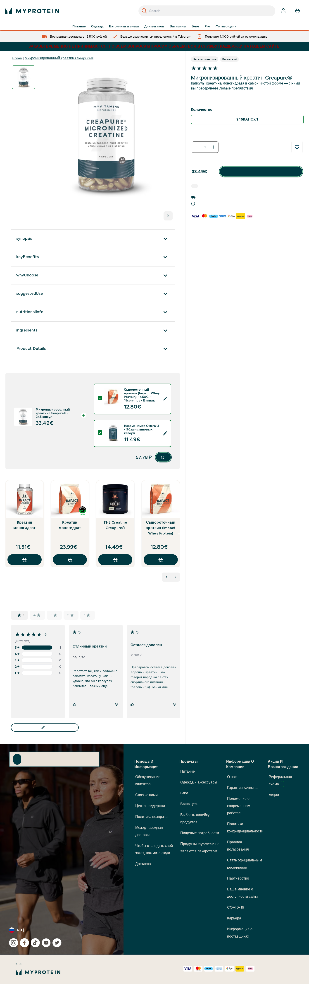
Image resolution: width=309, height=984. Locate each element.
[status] (205, 147)
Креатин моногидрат (24, 525)
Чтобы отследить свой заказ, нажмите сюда (154, 849)
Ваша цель (189, 804)
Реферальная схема (280, 780)
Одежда (97, 26)
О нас (232, 777)
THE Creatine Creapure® (115, 525)
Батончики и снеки (124, 26)
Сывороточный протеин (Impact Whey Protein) (161, 527)
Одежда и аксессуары (198, 782)
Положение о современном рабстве (238, 806)
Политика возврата (151, 817)
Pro (207, 26)
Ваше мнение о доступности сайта (242, 892)
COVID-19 (235, 907)
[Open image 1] (23, 77)
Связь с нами (146, 795)
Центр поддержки (150, 806)
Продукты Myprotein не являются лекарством (199, 847)
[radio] (247, 119)
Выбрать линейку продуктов (194, 818)
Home (17, 58)
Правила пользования (238, 845)
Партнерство (238, 878)
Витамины (178, 26)
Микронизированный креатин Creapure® (59, 58)
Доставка (143, 864)
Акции (274, 795)
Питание (79, 26)
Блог (195, 26)
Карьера (234, 918)
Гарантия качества (243, 788)
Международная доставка (149, 831)
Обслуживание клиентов (147, 780)
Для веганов (154, 26)
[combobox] (207, 10)
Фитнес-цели (226, 26)
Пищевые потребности (199, 833)
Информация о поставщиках (239, 932)
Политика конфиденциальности (245, 827)
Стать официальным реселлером (244, 863)
